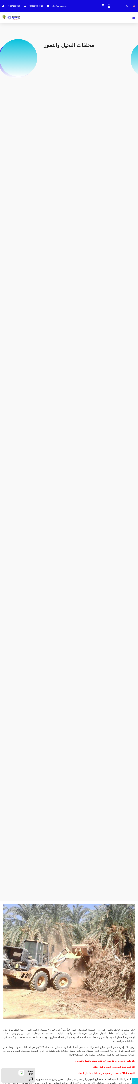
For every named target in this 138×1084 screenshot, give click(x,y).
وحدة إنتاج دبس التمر (30, 1075)
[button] (134, 17)
